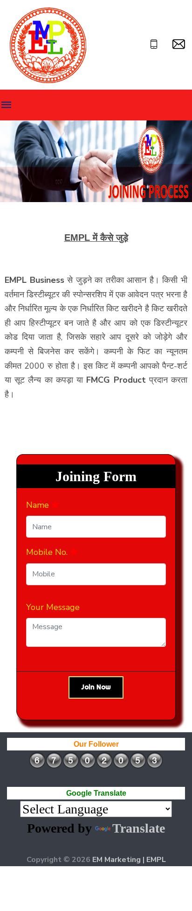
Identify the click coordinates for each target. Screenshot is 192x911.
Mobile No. (48, 552)
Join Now (96, 687)
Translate (138, 828)
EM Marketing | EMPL (129, 860)
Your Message (53, 607)
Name (38, 505)
